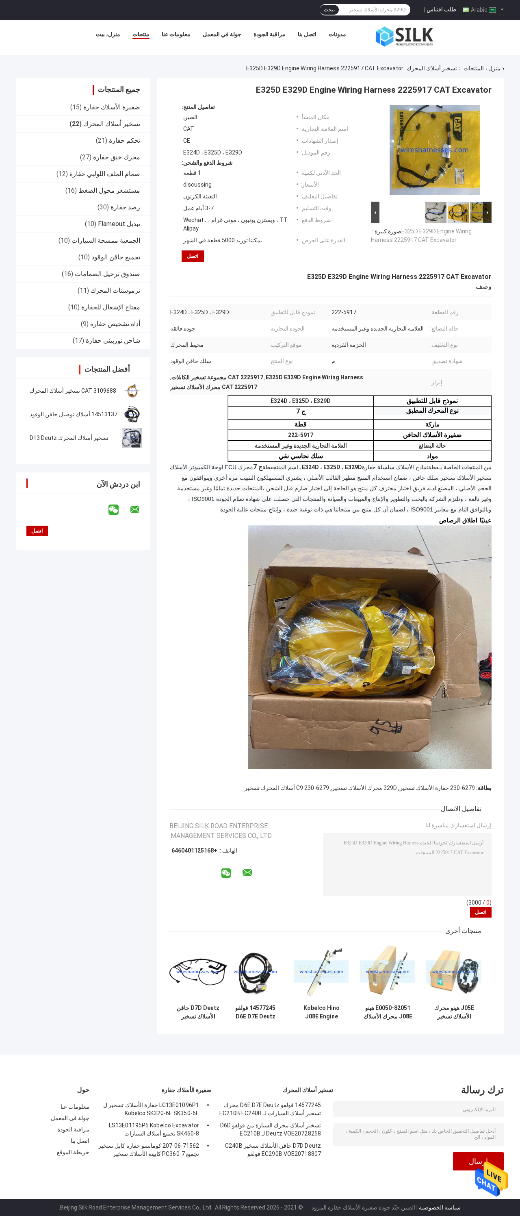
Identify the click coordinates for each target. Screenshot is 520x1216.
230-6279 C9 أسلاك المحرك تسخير (287, 788)
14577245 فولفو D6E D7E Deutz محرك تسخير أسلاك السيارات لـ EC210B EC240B (255, 1012)
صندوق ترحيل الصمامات (107, 274)
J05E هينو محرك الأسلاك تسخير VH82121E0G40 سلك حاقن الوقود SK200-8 (453, 1012)
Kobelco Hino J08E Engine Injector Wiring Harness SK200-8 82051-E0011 (321, 1012)
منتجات (141, 34)
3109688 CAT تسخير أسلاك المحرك (73, 390)
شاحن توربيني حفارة (113, 340)
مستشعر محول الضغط (109, 190)
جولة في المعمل (222, 34)
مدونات (337, 34)
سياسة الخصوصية (440, 1207)
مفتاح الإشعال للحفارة (110, 307)
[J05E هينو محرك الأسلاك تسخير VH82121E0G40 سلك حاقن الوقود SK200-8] (454, 972)
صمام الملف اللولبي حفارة (104, 174)
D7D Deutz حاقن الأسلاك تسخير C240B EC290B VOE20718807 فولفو (198, 1012)
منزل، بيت (108, 34)
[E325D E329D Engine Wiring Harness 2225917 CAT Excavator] (435, 151)
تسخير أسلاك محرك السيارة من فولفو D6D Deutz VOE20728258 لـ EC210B (270, 1129)
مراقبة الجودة (270, 34)
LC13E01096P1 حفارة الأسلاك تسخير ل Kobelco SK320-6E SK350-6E (151, 1109)
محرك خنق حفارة (116, 157)
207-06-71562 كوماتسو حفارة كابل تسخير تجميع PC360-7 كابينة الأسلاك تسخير (148, 1149)
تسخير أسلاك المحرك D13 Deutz (69, 438)
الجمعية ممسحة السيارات (106, 240)
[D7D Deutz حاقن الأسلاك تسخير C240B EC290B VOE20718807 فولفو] (198, 972)
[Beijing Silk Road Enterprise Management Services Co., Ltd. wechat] (118, 510)
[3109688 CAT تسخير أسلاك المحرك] (132, 390)
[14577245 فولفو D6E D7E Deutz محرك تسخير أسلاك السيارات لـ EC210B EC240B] (255, 972)
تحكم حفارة (124, 140)
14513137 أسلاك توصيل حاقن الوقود (73, 414)
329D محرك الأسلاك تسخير (364, 788)
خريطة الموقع (73, 1152)
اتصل (193, 256)
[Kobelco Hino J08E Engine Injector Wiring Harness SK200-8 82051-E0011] (321, 972)
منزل (494, 68)
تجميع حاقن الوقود (115, 257)
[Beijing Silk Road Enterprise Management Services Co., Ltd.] (404, 36)
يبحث (329, 10)
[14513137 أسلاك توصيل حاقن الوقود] (132, 414)
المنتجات (474, 68)
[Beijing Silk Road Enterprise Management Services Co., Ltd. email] (140, 510)
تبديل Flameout (119, 224)
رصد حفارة (125, 207)
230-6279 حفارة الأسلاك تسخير (437, 788)
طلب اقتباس (441, 9)
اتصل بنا (307, 34)
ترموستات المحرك (115, 290)
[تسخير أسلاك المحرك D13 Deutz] (132, 438)
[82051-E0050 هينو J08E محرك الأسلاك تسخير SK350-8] (387, 972)
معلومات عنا (176, 34)
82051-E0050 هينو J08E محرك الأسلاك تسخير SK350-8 (388, 1012)
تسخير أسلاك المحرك (432, 68)
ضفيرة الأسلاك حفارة (111, 107)
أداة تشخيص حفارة (115, 324)
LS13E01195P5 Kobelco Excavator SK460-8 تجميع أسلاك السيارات (154, 1129)
